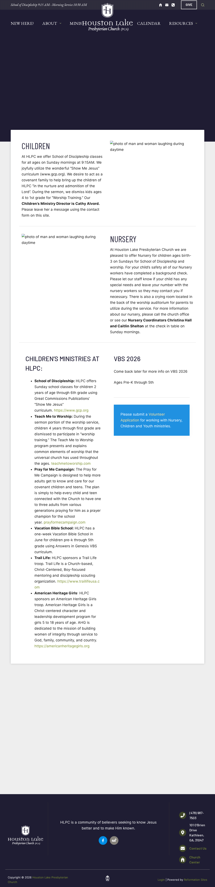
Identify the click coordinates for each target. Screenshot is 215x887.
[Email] (166, 5)
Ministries (81, 23)
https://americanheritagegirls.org (61, 646)
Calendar (149, 23)
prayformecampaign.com (64, 522)
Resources (181, 23)
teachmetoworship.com (71, 463)
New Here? (22, 23)
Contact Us (197, 848)
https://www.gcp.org (71, 410)
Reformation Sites (195, 879)
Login (161, 879)
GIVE (189, 5)
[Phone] (173, 5)
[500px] (160, 5)
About (49, 23)
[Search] (202, 5)
